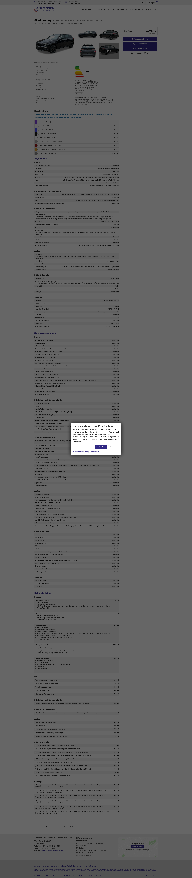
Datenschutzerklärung (81, 452)
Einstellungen (114, 447)
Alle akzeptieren (101, 447)
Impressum (95, 452)
